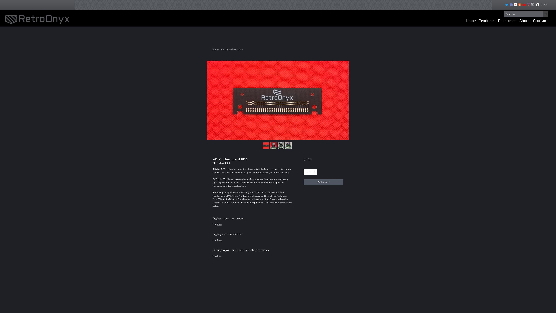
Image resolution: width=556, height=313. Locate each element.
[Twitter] (506, 4)
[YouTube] (524, 4)
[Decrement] (306, 172)
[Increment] (315, 172)
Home (216, 49)
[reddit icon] (519, 4)
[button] (532, 4)
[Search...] (545, 14)
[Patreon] (515, 4)
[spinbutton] (310, 172)
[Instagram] (528, 4)
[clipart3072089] (511, 4)
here (219, 224)
